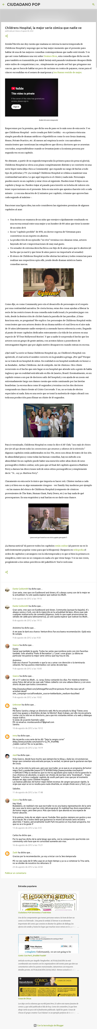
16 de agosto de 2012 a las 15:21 (28, 845)
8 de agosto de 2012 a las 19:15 (27, 620)
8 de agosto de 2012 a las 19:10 (27, 598)
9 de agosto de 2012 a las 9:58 (27, 638)
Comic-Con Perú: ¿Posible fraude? (32, 956)
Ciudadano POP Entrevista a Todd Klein (34, 913)
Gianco (16, 645)
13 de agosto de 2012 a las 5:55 (27, 828)
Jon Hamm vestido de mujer (67, 72)
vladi (15, 755)
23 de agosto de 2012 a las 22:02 (28, 867)
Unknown (17, 704)
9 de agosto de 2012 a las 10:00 (27, 668)
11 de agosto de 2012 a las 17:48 (28, 792)
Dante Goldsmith (20, 589)
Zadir (15, 852)
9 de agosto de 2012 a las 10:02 (27, 697)
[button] (6, 36)
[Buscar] (43, 4)
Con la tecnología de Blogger (50, 1025)
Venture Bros (50, 56)
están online (61, 545)
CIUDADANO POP (23, 4)
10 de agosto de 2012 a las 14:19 (28, 748)
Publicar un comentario (15, 873)
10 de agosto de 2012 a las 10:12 (28, 728)
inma (15, 735)
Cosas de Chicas (24, 999)
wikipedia (78, 550)
